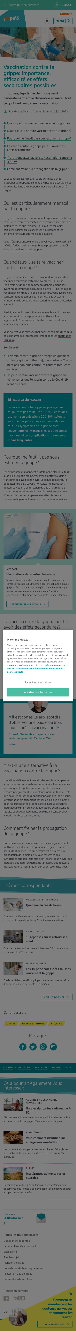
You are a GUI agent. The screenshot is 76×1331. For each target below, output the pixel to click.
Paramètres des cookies (38, 682)
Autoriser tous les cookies (38, 692)
